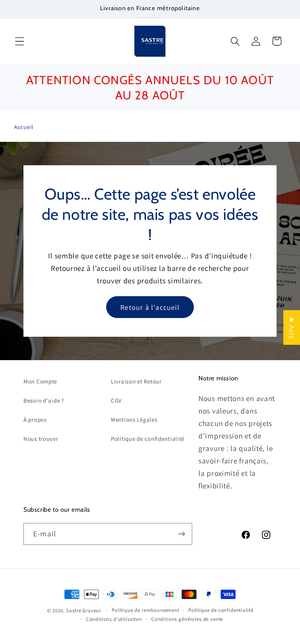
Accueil (24, 127)
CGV (116, 400)
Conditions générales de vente (187, 619)
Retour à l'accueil (150, 306)
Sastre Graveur (83, 610)
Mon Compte (40, 381)
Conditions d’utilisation (114, 619)
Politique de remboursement (145, 610)
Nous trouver (40, 438)
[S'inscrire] (181, 534)
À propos (35, 419)
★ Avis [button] (292, 327)
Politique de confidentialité (147, 438)
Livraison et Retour (136, 381)
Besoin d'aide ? (43, 400)
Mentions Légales (134, 419)
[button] (19, 41)
